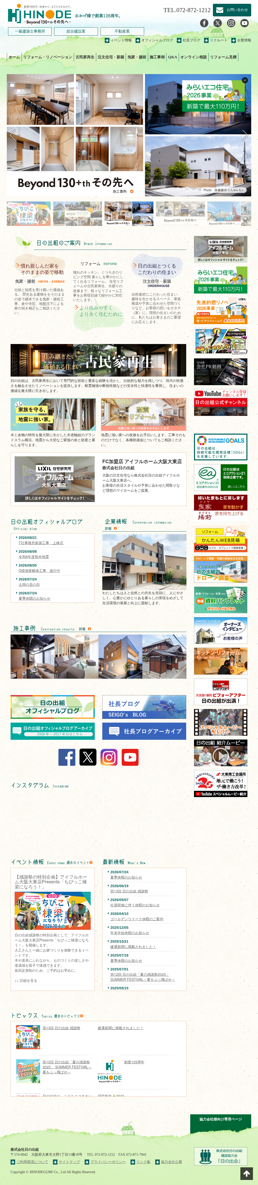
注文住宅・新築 (111, 57)
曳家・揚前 (136, 57)
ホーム (14, 57)
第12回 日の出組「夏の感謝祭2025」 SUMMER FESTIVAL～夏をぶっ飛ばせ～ (142, 977)
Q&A (172, 57)
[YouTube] (244, 23)
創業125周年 (134, 1061)
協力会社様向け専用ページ (221, 1119)
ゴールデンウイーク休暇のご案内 (136, 918)
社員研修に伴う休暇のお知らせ (135, 904)
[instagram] (231, 23)
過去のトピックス (67, 1016)
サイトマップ (69, 1162)
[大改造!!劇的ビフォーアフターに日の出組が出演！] (220, 691)
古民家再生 (85, 57)
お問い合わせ (235, 10)
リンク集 (143, 1162)
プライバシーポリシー (108, 1162)
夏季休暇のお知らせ (34, 598)
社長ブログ (191, 40)
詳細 (108, 528)
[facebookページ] (204, 23)
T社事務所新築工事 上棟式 (41, 542)
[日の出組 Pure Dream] (39, 13)
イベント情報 (121, 40)
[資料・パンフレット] (220, 600)
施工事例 (157, 57)
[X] (217, 23)
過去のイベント (78, 862)
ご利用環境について (32, 1162)
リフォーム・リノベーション (47, 57)
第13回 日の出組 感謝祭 (129, 890)
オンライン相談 (193, 57)
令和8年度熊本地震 (34, 556)
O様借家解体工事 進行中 (39, 570)
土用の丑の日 (29, 584)
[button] (245, 135)
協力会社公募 (171, 1162)
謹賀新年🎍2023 (111, 1095)
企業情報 (244, 40)
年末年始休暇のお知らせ (129, 932)
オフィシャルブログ (157, 40)
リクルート (219, 40)
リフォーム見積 (223, 57)
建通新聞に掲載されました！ (133, 946)
